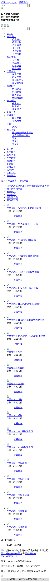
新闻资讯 (11, 57)
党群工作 (11, 112)
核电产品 (28, 186)
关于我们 (11, 36)
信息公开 (16, 68)
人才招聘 (16, 54)
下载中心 (11, 124)
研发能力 (16, 103)
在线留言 (16, 121)
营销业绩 (16, 92)
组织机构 (16, 42)
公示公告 (16, 65)
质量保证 (16, 109)
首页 (3, 180)
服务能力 (16, 95)
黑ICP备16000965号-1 (11, 553)
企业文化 (16, 48)
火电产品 (16, 74)
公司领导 (16, 45)
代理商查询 (17, 97)
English (13, 2)
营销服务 (11, 86)
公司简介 (16, 39)
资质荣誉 (16, 51)
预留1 (15, 138)
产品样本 (16, 127)
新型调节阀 (17, 83)
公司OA (5, 2)
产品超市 (11, 71)
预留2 (15, 141)
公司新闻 (16, 60)
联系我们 (23, 2)
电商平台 (11, 129)
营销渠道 (16, 89)
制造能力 (16, 106)
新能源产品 (17, 80)
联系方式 (16, 118)
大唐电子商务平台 (21, 135)
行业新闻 (16, 63)
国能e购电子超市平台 (22, 132)
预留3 (15, 144)
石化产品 (16, 77)
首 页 (10, 33)
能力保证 (11, 100)
